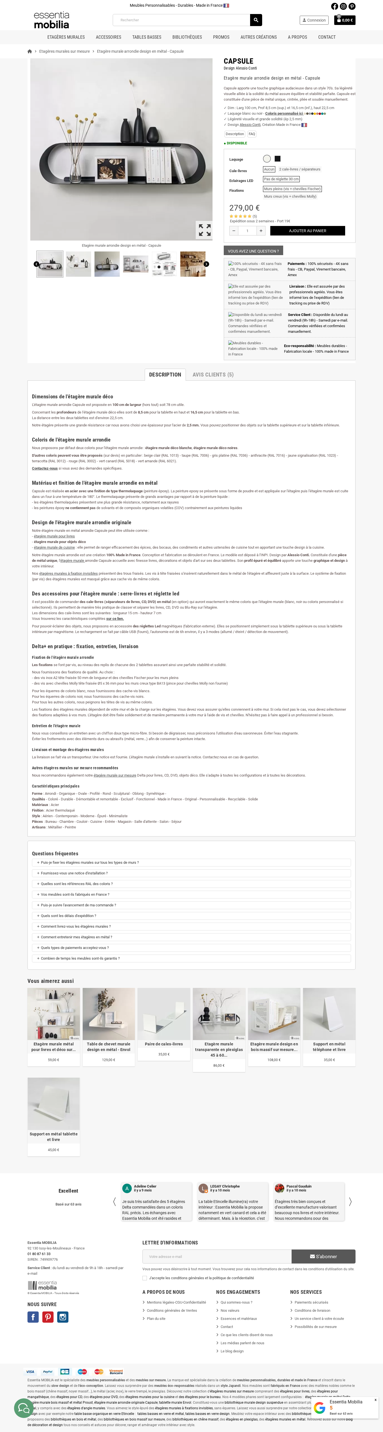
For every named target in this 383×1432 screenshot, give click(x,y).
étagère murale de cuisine (54, 547)
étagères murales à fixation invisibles (68, 573)
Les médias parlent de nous (242, 1343)
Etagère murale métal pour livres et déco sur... (53, 1047)
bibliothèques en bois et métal (73, 1419)
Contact (227, 1327)
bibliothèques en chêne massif (195, 1419)
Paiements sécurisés (311, 1302)
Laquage (236, 159)
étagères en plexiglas (242, 1419)
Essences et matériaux (239, 1318)
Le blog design (232, 1351)
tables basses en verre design (207, 1414)
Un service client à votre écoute (319, 1318)
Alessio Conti (250, 125)
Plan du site (156, 1318)
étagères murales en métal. (285, 1419)
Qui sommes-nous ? (236, 1302)
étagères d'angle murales (86, 1408)
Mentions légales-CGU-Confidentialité (176, 1302)
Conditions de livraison (312, 1310)
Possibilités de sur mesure (316, 1327)
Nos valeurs (230, 1310)
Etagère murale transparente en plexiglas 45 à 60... (219, 1049)
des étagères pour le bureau (200, 1397)
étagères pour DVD (104, 1397)
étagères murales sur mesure (232, 1391)
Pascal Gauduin (222, 1186)
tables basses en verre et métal (160, 1414)
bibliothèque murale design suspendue (254, 1403)
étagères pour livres (295, 1391)
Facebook (33, 1317)
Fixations (236, 190)
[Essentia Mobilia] (51, 20)
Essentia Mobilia (346, 1402)
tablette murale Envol (175, 1403)
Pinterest (48, 1317)
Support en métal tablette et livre (54, 1137)
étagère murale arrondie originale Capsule (126, 1403)
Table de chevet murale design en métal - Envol (108, 1047)
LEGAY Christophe (148, 1186)
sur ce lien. (115, 618)
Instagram (62, 1317)
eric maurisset (298, 1186)
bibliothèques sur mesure (311, 1414)
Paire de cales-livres (164, 1044)
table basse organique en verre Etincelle (104, 1414)
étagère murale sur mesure (115, 775)
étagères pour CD (69, 1397)
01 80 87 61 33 (38, 1254)
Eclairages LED (241, 181)
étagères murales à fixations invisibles (184, 1408)
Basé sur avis (341, 1413)
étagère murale (72, 560)
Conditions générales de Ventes (172, 1310)
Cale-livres (238, 171)
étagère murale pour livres (54, 536)
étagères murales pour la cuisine (149, 1397)
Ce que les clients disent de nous (247, 1335)
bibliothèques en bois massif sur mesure (134, 1419)
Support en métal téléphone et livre (329, 1047)
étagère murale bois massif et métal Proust (60, 1403)
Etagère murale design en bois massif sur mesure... (274, 1047)
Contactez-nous (45, 468)
